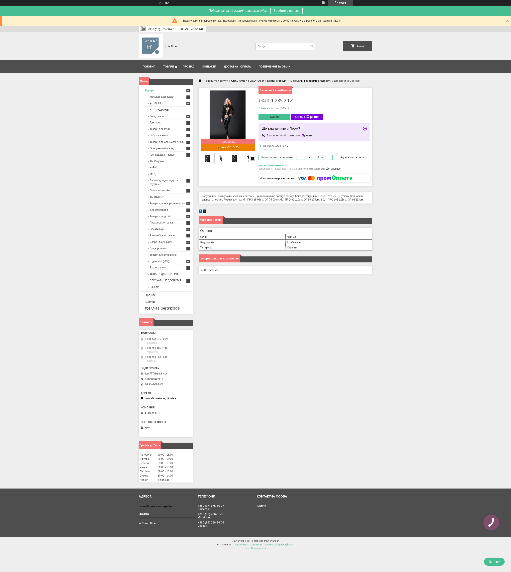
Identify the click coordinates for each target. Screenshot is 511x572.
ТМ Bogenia (157, 161)
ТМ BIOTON (157, 196)
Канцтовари (157, 116)
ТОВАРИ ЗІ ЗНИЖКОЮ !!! (162, 308)
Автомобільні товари (162, 235)
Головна (149, 66)
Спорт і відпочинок (161, 241)
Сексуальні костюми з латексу (310, 80)
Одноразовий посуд (162, 148)
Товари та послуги (216, 80)
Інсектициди (157, 228)
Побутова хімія (159, 135)
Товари (168, 66)
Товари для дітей (160, 216)
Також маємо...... (160, 267)
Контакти (209, 66)
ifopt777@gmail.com (156, 373)
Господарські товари (162, 154)
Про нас (188, 66)
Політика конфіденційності (279, 544)
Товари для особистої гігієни (167, 141)
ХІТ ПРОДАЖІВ (159, 109)
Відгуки (150, 301)
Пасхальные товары (162, 222)
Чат (497, 561)
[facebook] (200, 211)
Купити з (300, 116)
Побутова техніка (160, 190)
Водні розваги (158, 248)
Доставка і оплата (237, 66)
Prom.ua (274, 541)
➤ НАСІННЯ (157, 103)
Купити (274, 116)
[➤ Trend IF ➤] (151, 46)
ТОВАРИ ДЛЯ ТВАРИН (164, 274)
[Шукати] (311, 46)
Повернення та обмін (274, 66)
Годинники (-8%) (159, 261)
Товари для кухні (160, 128)
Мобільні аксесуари (161, 96)
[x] (204, 211)
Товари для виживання (163, 254)
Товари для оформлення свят (168, 203)
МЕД (152, 174)
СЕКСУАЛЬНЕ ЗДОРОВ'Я (247, 80)
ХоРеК (153, 167)
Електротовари (159, 209)
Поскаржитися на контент (247, 544)
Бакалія (154, 286)
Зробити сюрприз (286, 10)
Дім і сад (155, 122)
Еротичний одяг (277, 80)
